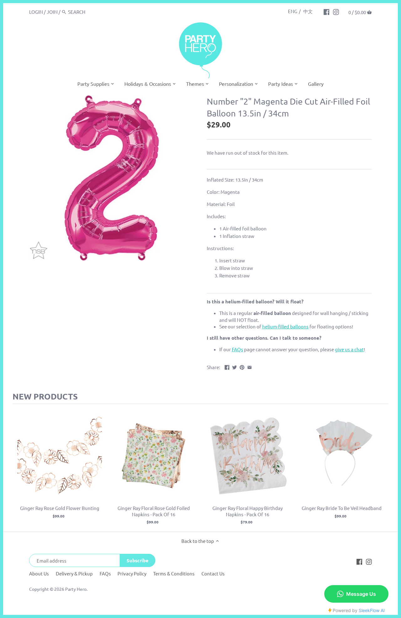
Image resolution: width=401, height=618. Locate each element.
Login (36, 12)
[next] (382, 467)
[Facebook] (327, 12)
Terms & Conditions (174, 573)
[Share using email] (249, 366)
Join (52, 12)
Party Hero (75, 589)
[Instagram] (336, 12)
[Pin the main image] (242, 366)
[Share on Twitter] (234, 366)
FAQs (105, 573)
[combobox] (94, 11)
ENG (292, 11)
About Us (39, 573)
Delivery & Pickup (74, 573)
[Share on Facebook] (227, 366)
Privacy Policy (131, 573)
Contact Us (213, 573)
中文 (308, 11)
